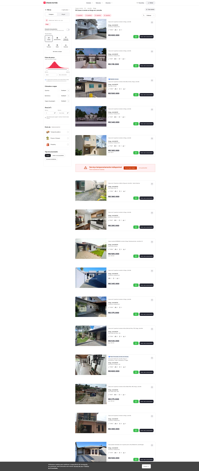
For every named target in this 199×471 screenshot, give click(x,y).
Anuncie (108, 3)
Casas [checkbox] (48, 39)
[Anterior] (101, 36)
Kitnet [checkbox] (57, 46)
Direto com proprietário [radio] (58, 155)
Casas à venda (79, 8)
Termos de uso (78, 466)
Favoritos (141, 3)
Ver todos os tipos (57, 51)
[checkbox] (57, 132)
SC (85, 8)
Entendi (145, 466)
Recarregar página (130, 168)
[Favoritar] (152, 22)
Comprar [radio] (51, 14)
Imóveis (88, 3)
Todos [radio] (47, 155)
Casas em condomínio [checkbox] (65, 39)
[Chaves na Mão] (51, 3)
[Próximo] (104, 36)
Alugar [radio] (63, 14)
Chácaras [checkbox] (66, 46)
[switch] (57, 30)
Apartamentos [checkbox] (57, 39)
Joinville (89, 8)
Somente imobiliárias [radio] (51, 159)
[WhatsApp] (136, 36)
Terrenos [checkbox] (49, 46)
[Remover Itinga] (49, 24)
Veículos (98, 3)
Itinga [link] (94, 8)
